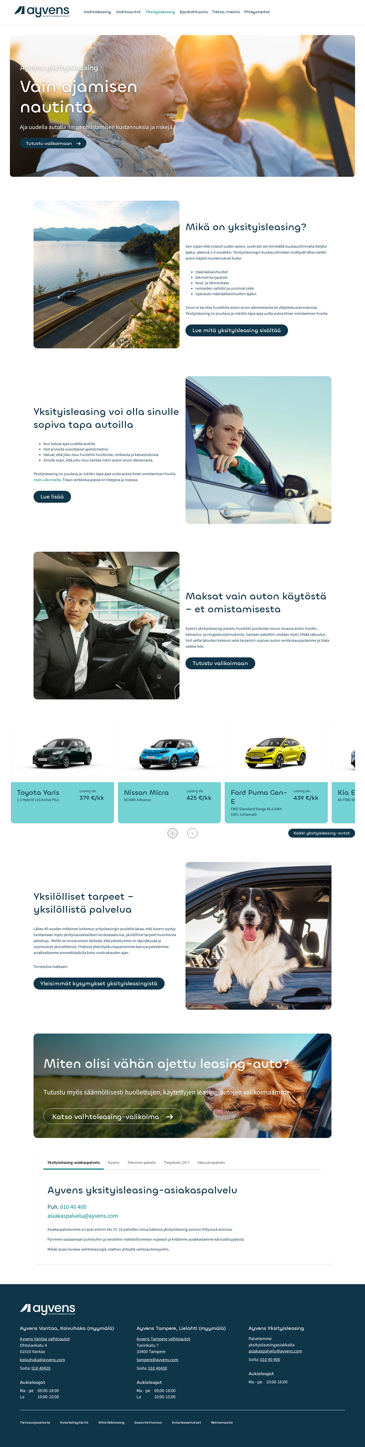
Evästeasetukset (186, 1422)
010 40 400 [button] (270, 1360)
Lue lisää (52, 496)
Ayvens (113, 1162)
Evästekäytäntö (74, 1422)
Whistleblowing (111, 1422)
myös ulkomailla (47, 480)
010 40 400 (73, 1207)
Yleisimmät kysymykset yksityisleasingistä (98, 983)
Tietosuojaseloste (35, 1422)
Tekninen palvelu (141, 1162)
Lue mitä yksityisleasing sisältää (236, 330)
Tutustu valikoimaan (49, 143)
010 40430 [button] (157, 1368)
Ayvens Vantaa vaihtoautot (45, 1339)
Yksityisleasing (160, 11)
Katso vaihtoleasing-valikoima (105, 1116)
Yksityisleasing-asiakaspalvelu (73, 1162)
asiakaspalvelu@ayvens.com (82, 1216)
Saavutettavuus (148, 1422)
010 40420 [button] (41, 1368)
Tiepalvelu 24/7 (176, 1162)
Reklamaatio (222, 1422)
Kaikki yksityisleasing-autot (321, 833)
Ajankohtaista (194, 11)
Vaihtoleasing (97, 11)
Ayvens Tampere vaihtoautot (163, 1339)
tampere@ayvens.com (157, 1360)
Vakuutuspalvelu (211, 1162)
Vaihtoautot (128, 11)
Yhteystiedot (257, 11)
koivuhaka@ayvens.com (42, 1360)
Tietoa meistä (226, 11)
